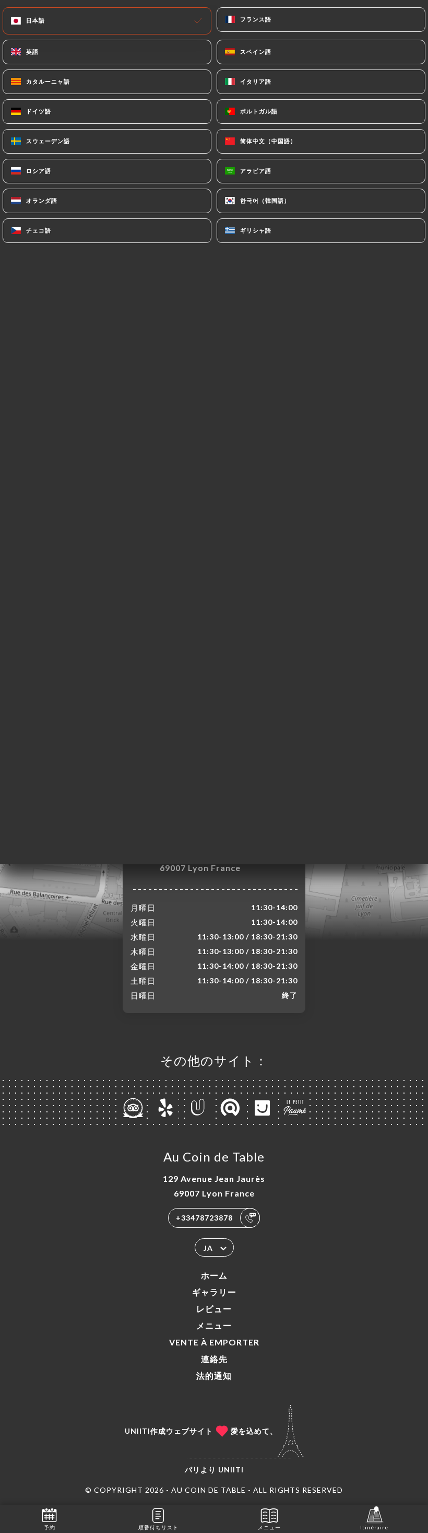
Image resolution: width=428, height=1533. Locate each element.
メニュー (214, 1325)
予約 (49, 1527)
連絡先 (214, 1359)
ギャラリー (214, 1292)
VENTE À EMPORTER (214, 1342)
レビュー (214, 1309)
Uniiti (231, 1469)
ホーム (214, 1275)
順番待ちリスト (158, 1527)
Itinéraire (374, 1527)
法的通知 (214, 1375)
